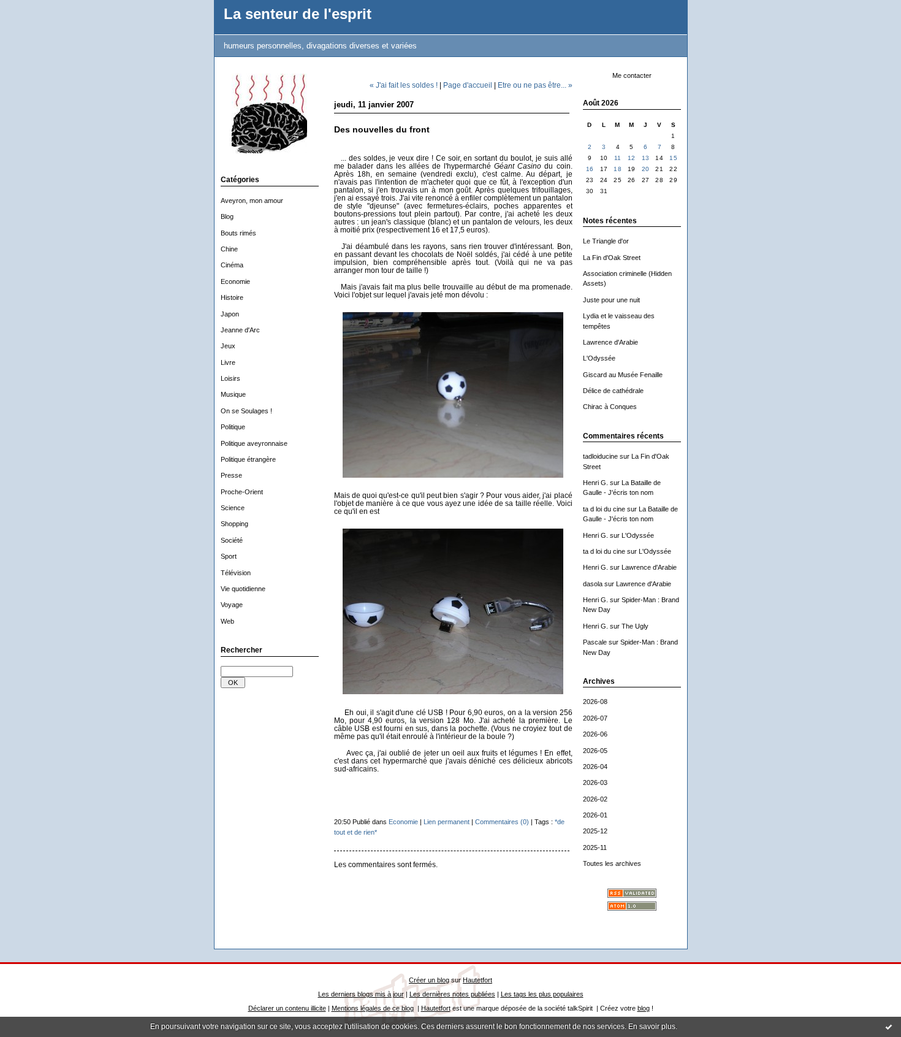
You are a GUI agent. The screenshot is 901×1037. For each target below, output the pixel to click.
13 (646, 158)
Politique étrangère (248, 459)
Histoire (232, 297)
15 (673, 158)
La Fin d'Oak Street (612, 257)
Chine (229, 249)
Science (233, 507)
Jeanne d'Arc (240, 330)
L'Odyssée (599, 358)
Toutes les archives (612, 863)
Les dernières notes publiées (452, 994)
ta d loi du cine (604, 509)
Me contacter (632, 75)
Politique (233, 426)
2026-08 (595, 701)
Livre (228, 362)
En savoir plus (651, 1026)
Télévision (236, 572)
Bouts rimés (238, 233)
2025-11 (595, 847)
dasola (593, 583)
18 (618, 169)
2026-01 (595, 815)
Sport (229, 556)
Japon (230, 314)
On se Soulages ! (246, 411)
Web (227, 621)
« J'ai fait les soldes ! (404, 85)
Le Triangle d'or (606, 241)
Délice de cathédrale (613, 390)
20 (646, 169)
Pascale (595, 642)
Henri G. (595, 482)
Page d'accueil (467, 85)
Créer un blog (429, 980)
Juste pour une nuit (611, 300)
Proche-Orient (242, 492)
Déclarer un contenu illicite (287, 1008)
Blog (227, 216)
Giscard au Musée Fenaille (623, 374)
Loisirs (230, 378)
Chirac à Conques (610, 406)
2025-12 (595, 831)
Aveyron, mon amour (252, 200)
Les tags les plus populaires (542, 994)
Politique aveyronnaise (254, 443)
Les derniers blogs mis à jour (361, 994)
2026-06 (595, 734)
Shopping (234, 523)
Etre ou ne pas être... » (535, 85)
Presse (231, 475)
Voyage (232, 604)
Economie (235, 281)
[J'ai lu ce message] (889, 1026)
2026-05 (595, 750)
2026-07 (595, 718)
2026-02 (595, 799)
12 (632, 158)
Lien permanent (447, 821)
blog (643, 1008)
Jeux (228, 346)
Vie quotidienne (243, 588)
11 (618, 158)
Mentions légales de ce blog (373, 1008)
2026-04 (595, 766)
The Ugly (635, 626)
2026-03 (595, 782)
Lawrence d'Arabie (610, 342)
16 (590, 169)
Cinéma (232, 265)
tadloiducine (600, 456)
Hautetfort (477, 980)
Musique (233, 394)
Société (232, 540)
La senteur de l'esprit (297, 14)
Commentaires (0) (502, 821)
